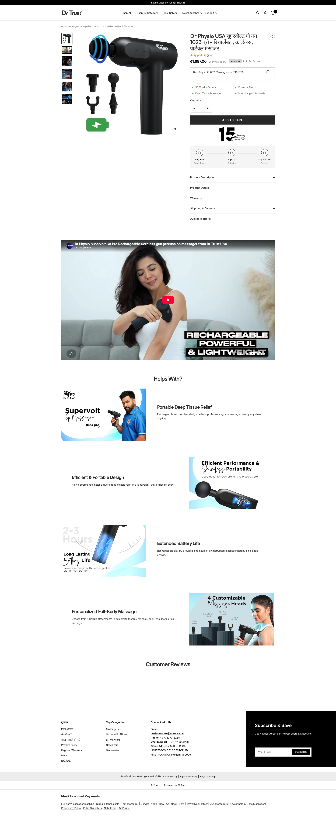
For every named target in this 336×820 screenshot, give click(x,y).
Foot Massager (129, 803)
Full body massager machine (77, 803)
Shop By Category (147, 12)
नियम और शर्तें (67, 729)
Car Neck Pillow (175, 803)
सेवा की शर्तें (66, 734)
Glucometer (112, 750)
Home (64, 26)
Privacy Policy (69, 744)
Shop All (126, 12)
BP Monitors (113, 739)
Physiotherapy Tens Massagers (248, 803)
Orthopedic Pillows (116, 734)
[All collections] (94, 803)
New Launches (190, 12)
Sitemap (66, 760)
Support (209, 12)
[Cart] (273, 13)
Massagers (112, 729)
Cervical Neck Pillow (152, 803)
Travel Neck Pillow (197, 803)
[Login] (265, 12)
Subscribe (301, 752)
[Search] (258, 13)
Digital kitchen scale (107, 803)
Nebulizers (112, 744)
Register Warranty (71, 750)
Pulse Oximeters (92, 808)
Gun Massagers (219, 803)
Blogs (64, 755)
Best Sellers (170, 12)
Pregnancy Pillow (71, 808)
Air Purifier (124, 808)
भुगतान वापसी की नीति (70, 739)
